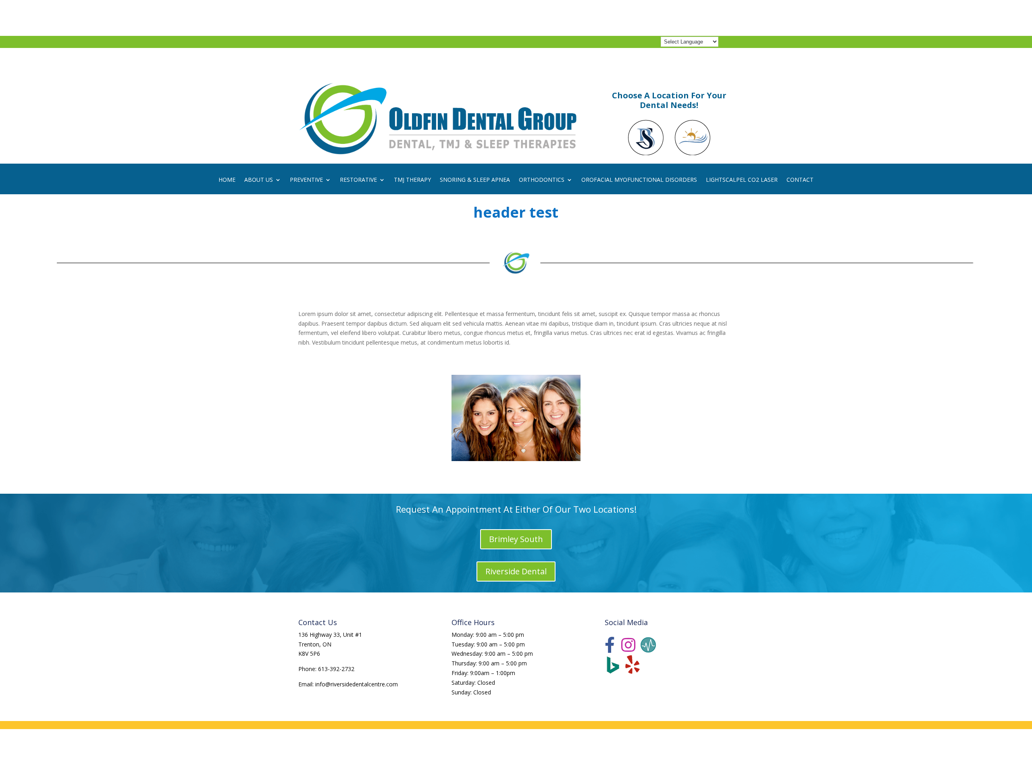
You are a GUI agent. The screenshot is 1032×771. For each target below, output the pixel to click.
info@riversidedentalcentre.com (356, 684)
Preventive (306, 180)
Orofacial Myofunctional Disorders (639, 180)
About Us (258, 180)
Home (226, 180)
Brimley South (516, 539)
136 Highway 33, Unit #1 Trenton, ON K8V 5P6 (330, 644)
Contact (800, 180)
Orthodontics (541, 180)
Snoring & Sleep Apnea (475, 180)
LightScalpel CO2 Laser (742, 180)
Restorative (358, 180)
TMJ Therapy (412, 180)
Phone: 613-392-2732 (326, 669)
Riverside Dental (516, 571)
